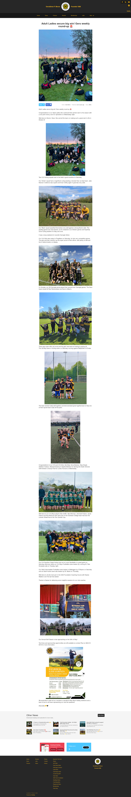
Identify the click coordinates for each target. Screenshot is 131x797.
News (46, 15)
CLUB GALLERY (57, 773)
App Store (53, 749)
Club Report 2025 (57, 771)
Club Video (55, 775)
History (45, 763)
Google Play (60, 749)
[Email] (129, 2)
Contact (46, 761)
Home (38, 15)
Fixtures (55, 15)
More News (101, 715)
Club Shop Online (57, 765)
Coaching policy (56, 782)
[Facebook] (122, 2)
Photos (45, 759)
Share (47, 104)
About (36, 763)
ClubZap (33, 794)
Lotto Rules (55, 769)
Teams (54, 761)
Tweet (40, 104)
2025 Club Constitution (58, 777)
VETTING (55, 763)
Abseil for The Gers (57, 759)
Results (64, 15)
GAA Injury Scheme (57, 767)
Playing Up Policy (57, 784)
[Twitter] (125, 2)
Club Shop (55, 788)
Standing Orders (56, 780)
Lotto (83, 15)
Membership (74, 15)
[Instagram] (129, 5)
